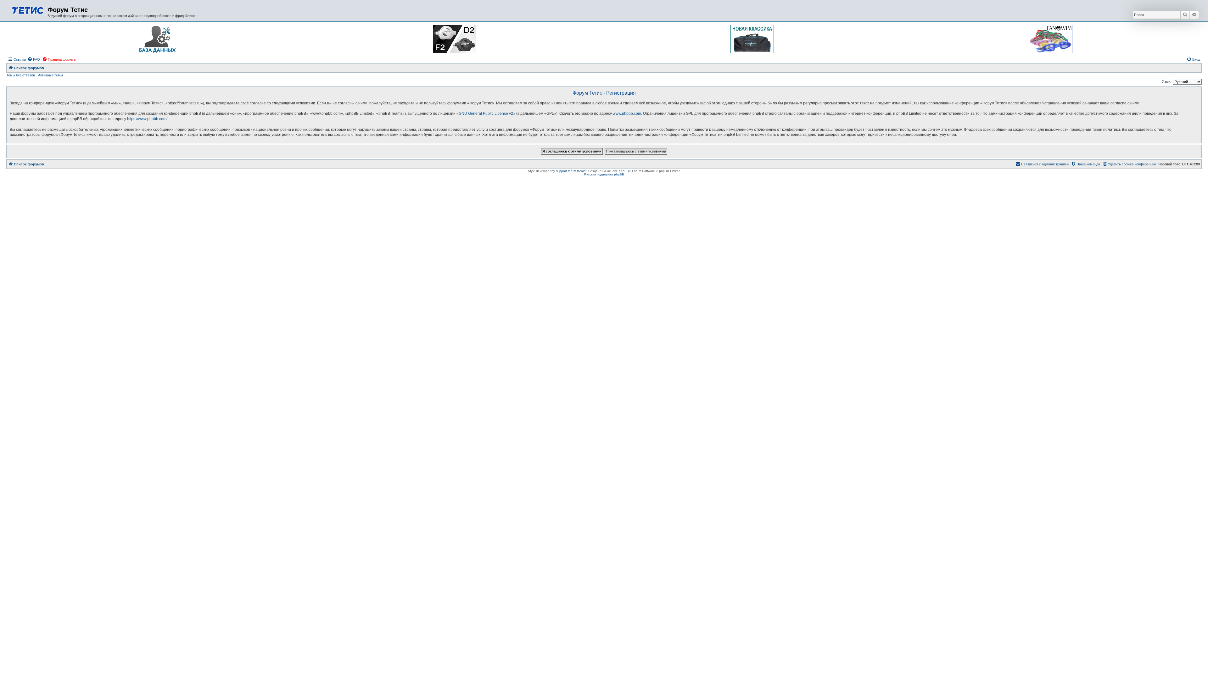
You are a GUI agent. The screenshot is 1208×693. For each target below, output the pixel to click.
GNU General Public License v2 (486, 113)
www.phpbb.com (627, 113)
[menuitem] (33, 59)
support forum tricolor (571, 171)
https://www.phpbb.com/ (147, 119)
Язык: (1166, 81)
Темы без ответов (20, 75)
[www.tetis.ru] (28, 10)
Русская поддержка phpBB (604, 174)
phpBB (624, 171)
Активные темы (50, 75)
